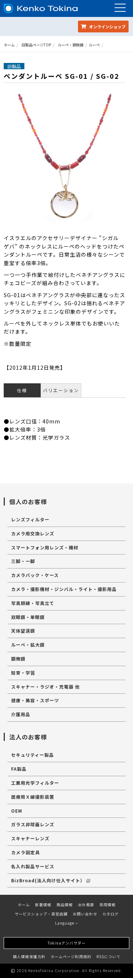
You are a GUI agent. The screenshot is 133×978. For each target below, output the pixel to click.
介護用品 (20, 714)
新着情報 (43, 904)
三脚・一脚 (23, 561)
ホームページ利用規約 (71, 956)
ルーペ (94, 45)
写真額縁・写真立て (32, 603)
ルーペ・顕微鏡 (70, 45)
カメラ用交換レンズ (32, 533)
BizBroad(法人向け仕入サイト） (48, 880)
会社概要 (86, 904)
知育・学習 (23, 672)
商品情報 (65, 904)
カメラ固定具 (25, 852)
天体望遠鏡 (23, 630)
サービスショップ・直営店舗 (41, 914)
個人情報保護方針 (29, 956)
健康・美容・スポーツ (35, 700)
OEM (16, 811)
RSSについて (108, 956)
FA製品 (19, 769)
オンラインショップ (107, 26)
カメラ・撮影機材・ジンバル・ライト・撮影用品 (64, 589)
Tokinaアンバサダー (67, 943)
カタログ (110, 914)
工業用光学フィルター (35, 783)
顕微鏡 (18, 658)
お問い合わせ (85, 914)
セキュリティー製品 (32, 755)
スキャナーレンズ (30, 838)
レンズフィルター (30, 519)
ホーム (9, 45)
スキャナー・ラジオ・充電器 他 (45, 686)
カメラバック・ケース (35, 575)
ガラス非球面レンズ (32, 824)
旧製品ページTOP (36, 45)
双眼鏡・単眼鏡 (28, 617)
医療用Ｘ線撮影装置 (32, 797)
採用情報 (107, 904)
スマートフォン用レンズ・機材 (44, 547)
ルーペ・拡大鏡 (28, 644)
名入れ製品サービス (32, 866)
